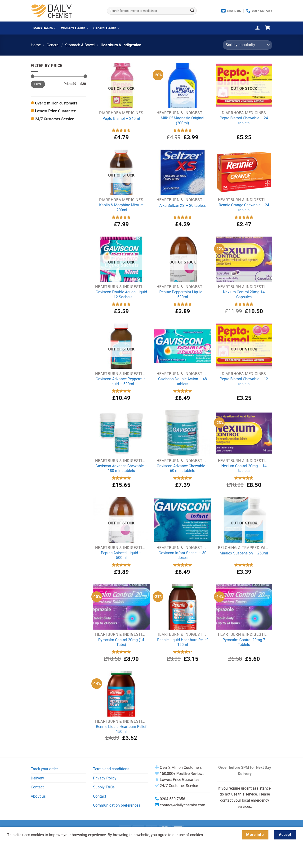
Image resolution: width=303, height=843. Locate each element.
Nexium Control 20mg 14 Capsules (244, 294)
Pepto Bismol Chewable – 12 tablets (244, 381)
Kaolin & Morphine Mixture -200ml (121, 207)
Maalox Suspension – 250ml (244, 553)
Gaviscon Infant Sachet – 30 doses (182, 555)
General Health (104, 28)
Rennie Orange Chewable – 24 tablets (244, 207)
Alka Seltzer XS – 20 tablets (182, 205)
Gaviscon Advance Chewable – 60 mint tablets (183, 468)
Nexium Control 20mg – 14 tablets (244, 468)
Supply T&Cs (104, 787)
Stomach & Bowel (80, 45)
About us (38, 796)
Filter (37, 84)
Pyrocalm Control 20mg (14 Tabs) (121, 642)
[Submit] (192, 11)
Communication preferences (116, 805)
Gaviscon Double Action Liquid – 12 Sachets (121, 294)
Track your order (44, 769)
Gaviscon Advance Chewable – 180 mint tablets (121, 468)
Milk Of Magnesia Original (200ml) (182, 120)
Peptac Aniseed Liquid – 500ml (121, 555)
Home (36, 45)
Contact (37, 787)
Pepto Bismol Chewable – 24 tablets (244, 120)
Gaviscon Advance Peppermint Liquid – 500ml (121, 381)
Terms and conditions (111, 769)
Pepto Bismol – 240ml (121, 118)
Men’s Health (43, 28)
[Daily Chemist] (65, 11)
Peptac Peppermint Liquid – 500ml (182, 294)
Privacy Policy (104, 778)
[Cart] (267, 27)
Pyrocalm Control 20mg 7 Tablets (244, 642)
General (53, 45)
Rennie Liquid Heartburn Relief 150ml (182, 642)
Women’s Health (73, 28)
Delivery (37, 778)
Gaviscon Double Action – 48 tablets (182, 381)
